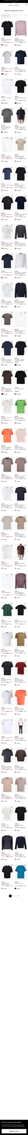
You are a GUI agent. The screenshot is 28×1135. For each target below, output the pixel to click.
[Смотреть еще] (18, 896)
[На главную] (14, 5)
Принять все (14, 1131)
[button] (14, 1127)
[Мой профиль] (26, 4)
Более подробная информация (18, 1126)
